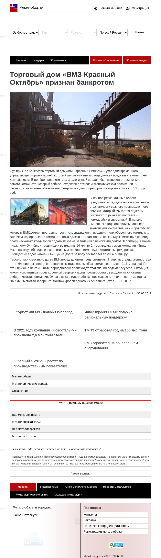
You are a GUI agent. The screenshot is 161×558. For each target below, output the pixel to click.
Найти (139, 32)
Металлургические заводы (30, 383)
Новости (23, 486)
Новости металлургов (92, 293)
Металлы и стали (24, 436)
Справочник (20, 390)
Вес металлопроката (26, 428)
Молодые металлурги (68, 494)
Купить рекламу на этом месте (81, 402)
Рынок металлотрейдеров (80, 486)
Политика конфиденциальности (106, 526)
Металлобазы (21, 376)
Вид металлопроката (26, 414)
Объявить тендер (137, 60)
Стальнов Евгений (121, 293)
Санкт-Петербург (25, 515)
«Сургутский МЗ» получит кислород (43, 312)
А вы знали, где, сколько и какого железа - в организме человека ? (56, 449)
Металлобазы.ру (32, 7)
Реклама (89, 520)
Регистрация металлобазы (102, 531)
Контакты (90, 514)
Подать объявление (106, 60)
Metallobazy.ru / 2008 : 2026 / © (103, 556)
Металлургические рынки (32, 494)
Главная (21, 60)
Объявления (58, 60)
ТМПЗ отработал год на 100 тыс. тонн (115, 330)
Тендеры (38, 60)
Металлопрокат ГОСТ (27, 421)
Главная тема (49, 486)
